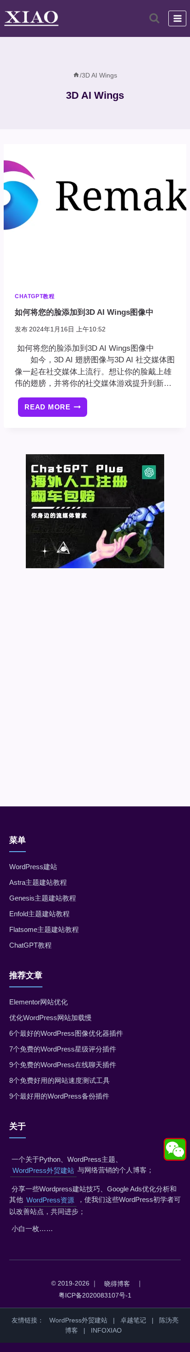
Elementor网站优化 (38, 1002)
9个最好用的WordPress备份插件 (59, 1096)
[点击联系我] (175, 1149)
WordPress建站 (33, 867)
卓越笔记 (133, 1320)
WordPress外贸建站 (43, 1170)
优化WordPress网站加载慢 (50, 1018)
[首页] (76, 75)
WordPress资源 (50, 1200)
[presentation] (95, 212)
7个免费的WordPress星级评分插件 (62, 1049)
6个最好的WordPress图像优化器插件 (66, 1033)
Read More (55, 410)
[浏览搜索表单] (154, 18)
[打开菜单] (177, 18)
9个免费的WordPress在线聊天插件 (62, 1065)
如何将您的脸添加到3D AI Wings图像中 (84, 312)
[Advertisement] (95, 674)
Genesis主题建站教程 (42, 898)
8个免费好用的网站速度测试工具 (59, 1080)
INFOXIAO (106, 1330)
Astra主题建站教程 (38, 882)
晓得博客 (117, 1283)
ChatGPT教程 (34, 296)
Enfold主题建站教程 (39, 914)
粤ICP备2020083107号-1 (95, 1295)
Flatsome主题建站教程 (44, 929)
